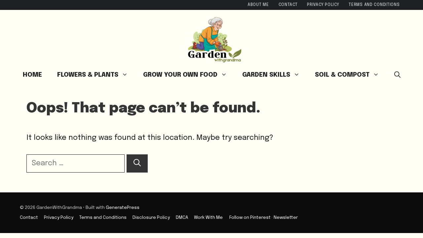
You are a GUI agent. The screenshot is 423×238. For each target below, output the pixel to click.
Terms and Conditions (374, 5)
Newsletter (286, 217)
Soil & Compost (342, 75)
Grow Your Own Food (180, 75)
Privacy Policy (323, 5)
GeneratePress (122, 207)
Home (32, 75)
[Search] (137, 163)
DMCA (182, 217)
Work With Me (208, 217)
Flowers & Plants (87, 75)
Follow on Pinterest (250, 217)
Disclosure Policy (151, 217)
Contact (288, 5)
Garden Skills (266, 75)
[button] (397, 75)
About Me (258, 5)
